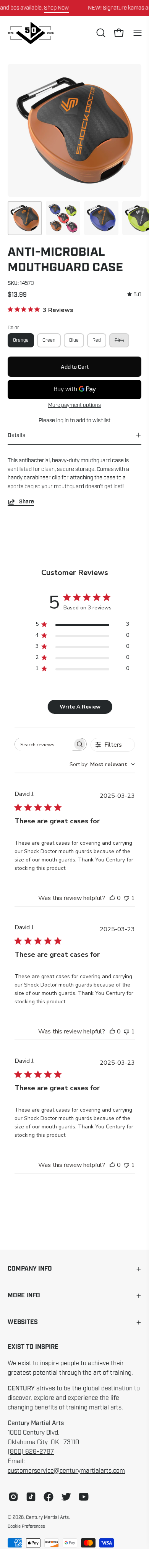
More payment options (74, 405)
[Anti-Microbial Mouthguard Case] (25, 218)
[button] (100, 32)
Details (16, 435)
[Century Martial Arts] (30, 33)
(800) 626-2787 (31, 1452)
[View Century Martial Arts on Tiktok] (31, 1496)
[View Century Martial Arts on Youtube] (83, 1496)
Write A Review (80, 706)
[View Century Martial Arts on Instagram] (13, 1496)
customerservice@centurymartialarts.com (66, 1471)
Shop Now (56, 7)
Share (26, 501)
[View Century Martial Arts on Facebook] (48, 1496)
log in (62, 420)
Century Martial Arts (47, 1517)
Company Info (30, 1269)
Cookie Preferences (26, 1526)
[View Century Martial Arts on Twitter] (66, 1496)
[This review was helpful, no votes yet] (112, 898)
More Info (24, 1296)
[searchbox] (44, 744)
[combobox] (102, 764)
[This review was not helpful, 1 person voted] (126, 898)
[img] (134, 294)
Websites (23, 1322)
